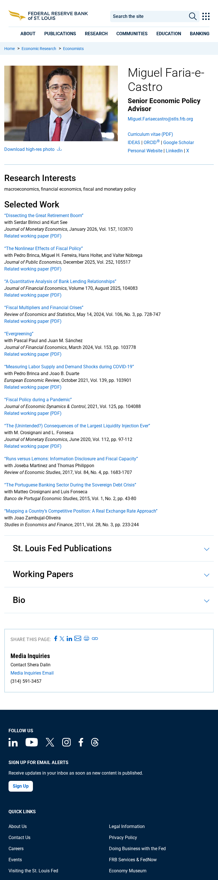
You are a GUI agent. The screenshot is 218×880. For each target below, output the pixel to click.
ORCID (152, 142)
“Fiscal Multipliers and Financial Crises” (43, 307)
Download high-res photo (30, 149)
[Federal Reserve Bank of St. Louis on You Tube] (32, 745)
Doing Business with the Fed (137, 848)
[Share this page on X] (62, 638)
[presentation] (27, 33)
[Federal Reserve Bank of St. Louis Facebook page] (81, 745)
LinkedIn (174, 150)
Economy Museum (127, 870)
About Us (18, 826)
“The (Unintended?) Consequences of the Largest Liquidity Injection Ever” (77, 425)
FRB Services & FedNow (133, 859)
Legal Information (127, 826)
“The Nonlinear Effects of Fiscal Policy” (43, 248)
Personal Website (145, 150)
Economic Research (39, 48)
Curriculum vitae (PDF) (150, 134)
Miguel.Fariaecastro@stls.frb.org (160, 119)
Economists (73, 48)
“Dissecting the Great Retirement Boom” (43, 215)
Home (9, 48)
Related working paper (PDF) (33, 236)
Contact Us (19, 837)
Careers (16, 848)
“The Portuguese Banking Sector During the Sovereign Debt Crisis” (70, 485)
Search (193, 16)
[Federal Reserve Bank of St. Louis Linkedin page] (13, 745)
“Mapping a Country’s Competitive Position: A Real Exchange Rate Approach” (81, 511)
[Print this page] (86, 638)
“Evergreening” (18, 333)
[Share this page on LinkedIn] (69, 638)
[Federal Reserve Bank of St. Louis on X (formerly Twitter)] (50, 745)
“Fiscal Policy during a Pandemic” (38, 399)
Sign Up (21, 786)
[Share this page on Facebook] (55, 638)
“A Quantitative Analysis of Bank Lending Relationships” (60, 281)
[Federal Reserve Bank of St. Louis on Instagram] (66, 745)
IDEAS (134, 142)
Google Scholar (178, 142)
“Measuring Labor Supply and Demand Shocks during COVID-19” (69, 366)
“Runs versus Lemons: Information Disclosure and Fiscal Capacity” (71, 458)
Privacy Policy (123, 837)
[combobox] (148, 16)
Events (15, 859)
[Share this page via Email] (77, 638)
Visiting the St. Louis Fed (33, 870)
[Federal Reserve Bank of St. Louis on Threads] (94, 745)
